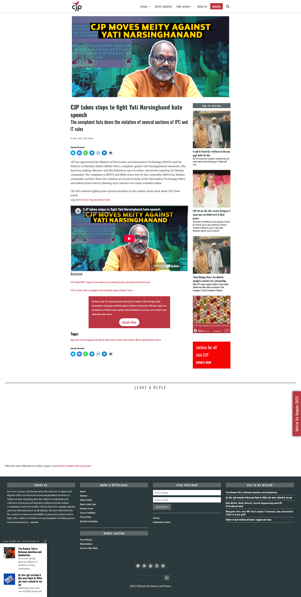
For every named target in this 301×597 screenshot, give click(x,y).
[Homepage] (163, 565)
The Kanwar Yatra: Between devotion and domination (251, 492)
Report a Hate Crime (88, 504)
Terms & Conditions (87, 512)
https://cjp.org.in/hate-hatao (96, 199)
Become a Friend (86, 508)
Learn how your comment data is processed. (71, 465)
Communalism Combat (161, 522)
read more (34, 522)
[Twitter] (144, 565)
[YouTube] (150, 565)
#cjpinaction (92, 339)
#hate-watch (155, 339)
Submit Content (86, 499)
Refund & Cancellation (89, 521)
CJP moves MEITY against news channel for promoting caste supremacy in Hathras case (110, 282)
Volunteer (83, 495)
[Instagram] (156, 565)
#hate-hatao (104, 339)
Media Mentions (86, 543)
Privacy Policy (85, 516)
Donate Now (129, 322)
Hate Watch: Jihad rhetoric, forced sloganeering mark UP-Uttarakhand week (254, 504)
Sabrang (156, 517)
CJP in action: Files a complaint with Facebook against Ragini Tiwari (102, 290)
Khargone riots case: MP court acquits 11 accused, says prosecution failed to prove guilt (259, 513)
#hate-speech (142, 339)
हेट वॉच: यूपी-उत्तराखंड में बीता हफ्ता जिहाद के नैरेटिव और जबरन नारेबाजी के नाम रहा (259, 497)
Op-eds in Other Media (89, 548)
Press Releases (86, 539)
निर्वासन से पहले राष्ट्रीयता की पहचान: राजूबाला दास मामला (248, 519)
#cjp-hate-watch (78, 339)
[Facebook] (137, 565)
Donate (82, 491)
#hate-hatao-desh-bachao (123, 339)
